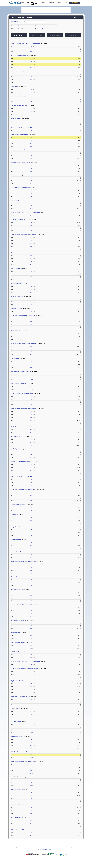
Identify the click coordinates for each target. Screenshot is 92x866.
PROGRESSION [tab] (73, 35)
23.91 (31, 354)
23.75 (31, 727)
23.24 (31, 498)
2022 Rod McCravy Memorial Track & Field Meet (24, 343)
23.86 (31, 677)
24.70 (31, 832)
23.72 (31, 183)
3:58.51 (31, 557)
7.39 (31, 180)
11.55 (31, 699)
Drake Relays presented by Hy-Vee (20, 696)
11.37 (31, 671)
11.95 (31, 258)
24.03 (31, 616)
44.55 (31, 423)
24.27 (31, 196)
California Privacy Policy (23, 847)
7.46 (31, 807)
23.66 (31, 705)
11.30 (31, 399)
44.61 (31, 264)
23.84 (31, 714)
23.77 (31, 246)
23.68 (31, 327)
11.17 (31, 77)
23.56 (31, 146)
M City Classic (15, 427)
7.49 (31, 795)
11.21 (31, 46)
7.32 (31, 168)
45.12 (31, 445)
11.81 (31, 454)
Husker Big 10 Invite (16, 449)
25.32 (31, 635)
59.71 (31, 432)
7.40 (31, 352)
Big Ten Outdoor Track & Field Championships (23, 234)
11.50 (31, 271)
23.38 (31, 225)
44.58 (31, 304)
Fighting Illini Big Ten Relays (18, 436)
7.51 (31, 810)
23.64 (31, 228)
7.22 (31, 140)
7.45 (31, 595)
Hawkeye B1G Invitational (18, 504)
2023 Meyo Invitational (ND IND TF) (20, 162)
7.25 (31, 155)
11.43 (31, 674)
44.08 (31, 215)
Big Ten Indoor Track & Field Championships (23, 315)
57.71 (42, 28)
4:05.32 (31, 389)
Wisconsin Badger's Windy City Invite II (21, 150)
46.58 (31, 748)
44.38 (31, 249)
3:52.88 (31, 835)
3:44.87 (31, 801)
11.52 (31, 467)
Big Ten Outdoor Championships (19, 71)
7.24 (31, 165)
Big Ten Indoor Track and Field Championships (23, 489)
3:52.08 (31, 638)
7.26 (31, 507)
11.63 (31, 739)
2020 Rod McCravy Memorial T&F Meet (21, 604)
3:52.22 (31, 732)
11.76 (31, 222)
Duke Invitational (15, 708)
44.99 (31, 404)
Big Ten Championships (17, 681)
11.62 (31, 240)
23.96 (31, 628)
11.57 (31, 664)
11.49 (31, 439)
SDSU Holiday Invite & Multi (18, 642)
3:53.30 (31, 208)
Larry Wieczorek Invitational (18, 527)
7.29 (31, 492)
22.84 (19, 28)
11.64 (31, 686)
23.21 (31, 429)
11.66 (31, 414)
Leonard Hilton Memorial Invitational (21, 187)
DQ (30, 121)
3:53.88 (31, 379)
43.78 (31, 51)
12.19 (31, 256)
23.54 (31, 442)
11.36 (31, 655)
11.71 (31, 711)
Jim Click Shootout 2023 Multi (19, 105)
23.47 (31, 482)
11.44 (31, 89)
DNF (31, 279)
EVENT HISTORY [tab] (37, 35)
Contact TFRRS (49, 847)
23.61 (31, 548)
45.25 (31, 277)
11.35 (31, 286)
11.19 (31, 74)
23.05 (31, 49)
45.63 (31, 292)
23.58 (31, 324)
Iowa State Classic (16, 777)
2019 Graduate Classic (17, 817)
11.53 (31, 396)
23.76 (31, 289)
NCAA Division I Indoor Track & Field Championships (25, 127)
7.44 (31, 193)
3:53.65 (31, 648)
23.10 (31, 111)
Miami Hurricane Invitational (19, 752)
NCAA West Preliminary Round (19, 55)
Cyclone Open (15, 175)
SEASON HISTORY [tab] (55, 35)
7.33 (31, 203)
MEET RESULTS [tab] (19, 35)
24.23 (31, 555)
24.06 (31, 386)
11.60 (31, 411)
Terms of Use (31, 847)
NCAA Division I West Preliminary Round (22, 393)
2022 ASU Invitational (17, 296)
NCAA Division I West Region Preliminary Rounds (24, 668)
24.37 (31, 813)
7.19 (31, 153)
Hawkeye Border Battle (17, 552)
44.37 (31, 230)
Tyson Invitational (16, 330)
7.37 (31, 321)
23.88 (31, 457)
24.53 (31, 826)
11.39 (31, 61)
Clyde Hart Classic (16, 118)
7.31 (31, 495)
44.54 (31, 101)
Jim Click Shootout (16, 721)
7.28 (31, 178)
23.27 (31, 417)
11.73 (31, 742)
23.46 (31, 420)
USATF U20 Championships (18, 652)
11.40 (31, 702)
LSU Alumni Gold (15, 96)
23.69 (31, 261)
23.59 (31, 692)
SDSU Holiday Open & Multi (18, 383)
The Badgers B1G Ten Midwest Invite (21, 371)
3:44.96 (31, 773)
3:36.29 (31, 124)
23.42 (31, 302)
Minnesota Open (15, 632)
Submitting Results (41, 847)
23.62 (31, 339)
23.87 (31, 535)
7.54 (31, 780)
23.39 (31, 311)
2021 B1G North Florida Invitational (20, 461)
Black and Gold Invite (16, 308)
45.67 (31, 473)
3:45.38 (31, 785)
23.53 (31, 158)
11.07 (42, 26)
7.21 (31, 130)
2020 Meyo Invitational (17, 589)
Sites (36, 847)
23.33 (31, 243)
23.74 (31, 274)
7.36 (31, 205)
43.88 (31, 114)
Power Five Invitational (17, 789)
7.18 (19, 26)
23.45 (31, 402)
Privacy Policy (14, 847)
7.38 (31, 377)
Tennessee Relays (16, 283)
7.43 (31, 349)
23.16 (31, 79)
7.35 (31, 318)
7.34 (31, 190)
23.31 (31, 143)
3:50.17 (31, 757)
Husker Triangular (16, 539)
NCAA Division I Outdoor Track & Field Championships (25, 43)
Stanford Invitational (16, 736)
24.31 (31, 798)
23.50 (31, 501)
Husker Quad (14, 514)
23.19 (31, 67)
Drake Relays (14, 86)
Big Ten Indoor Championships (19, 134)
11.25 (31, 108)
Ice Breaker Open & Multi (18, 200)
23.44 (31, 470)
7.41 (31, 545)
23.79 (31, 171)
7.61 (31, 782)
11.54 (31, 684)
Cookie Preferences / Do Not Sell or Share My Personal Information (67, 847)
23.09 (31, 82)
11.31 (31, 92)
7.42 (31, 517)
